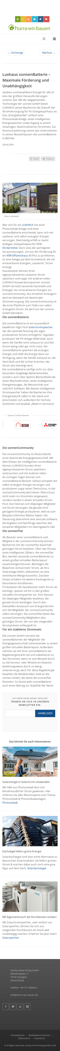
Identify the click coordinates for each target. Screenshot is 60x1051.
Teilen (36, 158)
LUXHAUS (27, 225)
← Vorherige (15, 52)
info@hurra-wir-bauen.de (24, 994)
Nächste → (48, 52)
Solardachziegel (36, 868)
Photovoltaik (10, 802)
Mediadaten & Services (39, 1035)
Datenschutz (24, 1038)
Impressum (39, 1038)
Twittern (49, 158)
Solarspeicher (10, 937)
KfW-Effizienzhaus (17, 255)
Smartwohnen (17, 1035)
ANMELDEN (45, 713)
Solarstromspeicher (41, 327)
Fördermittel (10, 248)
